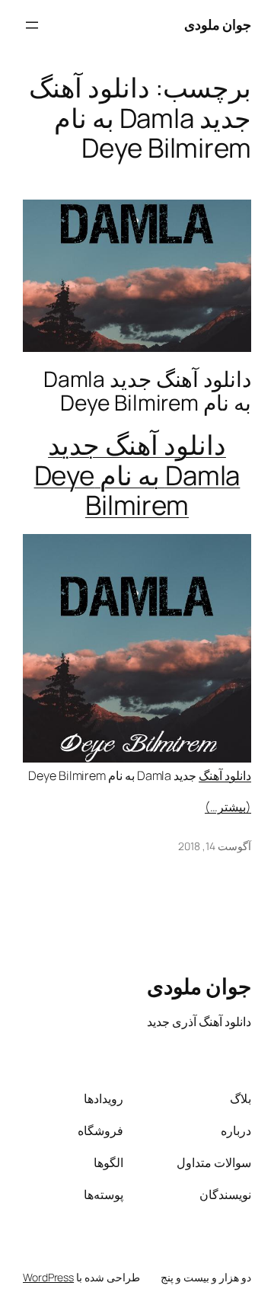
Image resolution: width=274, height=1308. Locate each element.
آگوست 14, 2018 (214, 846)
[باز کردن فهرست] (32, 25)
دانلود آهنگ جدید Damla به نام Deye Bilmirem (147, 391)
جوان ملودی (218, 24)
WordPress (48, 1277)
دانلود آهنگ (225, 775)
